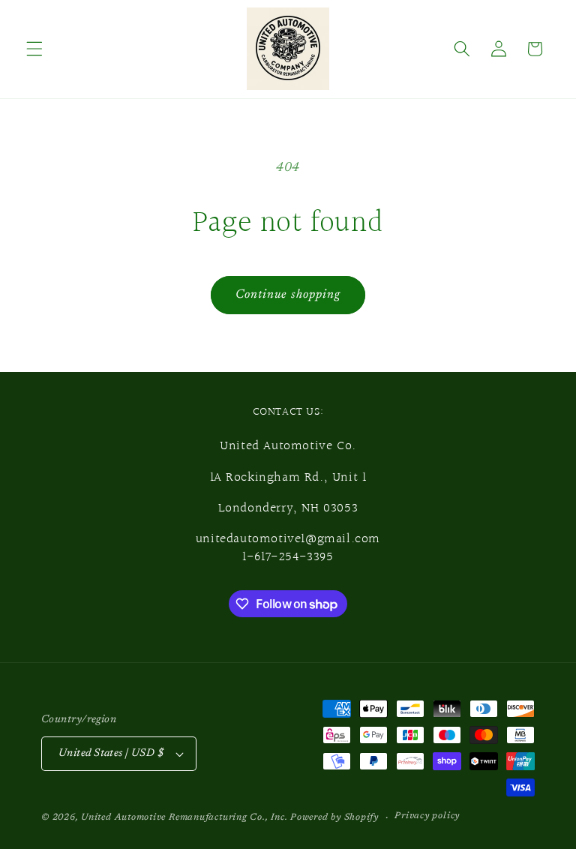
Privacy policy (427, 816)
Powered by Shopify (334, 817)
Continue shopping (288, 295)
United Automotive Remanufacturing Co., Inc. (184, 817)
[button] (34, 49)
